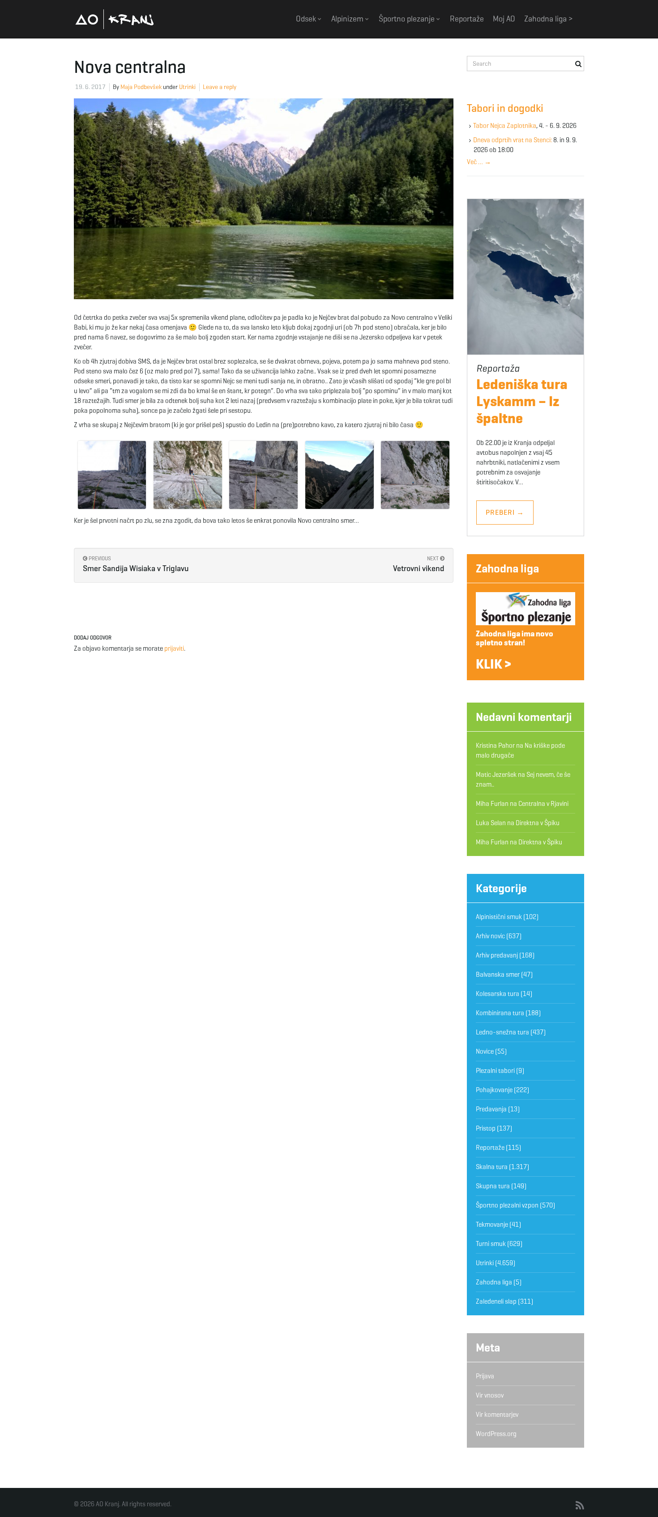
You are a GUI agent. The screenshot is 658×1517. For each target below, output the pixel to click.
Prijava (485, 1376)
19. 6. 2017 (90, 87)
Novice (485, 1051)
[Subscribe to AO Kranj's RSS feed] (580, 1506)
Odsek (307, 19)
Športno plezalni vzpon (507, 1205)
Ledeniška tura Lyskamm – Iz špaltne (522, 401)
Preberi (505, 512)
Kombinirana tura (500, 1013)
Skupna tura (493, 1186)
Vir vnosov (490, 1395)
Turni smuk (491, 1244)
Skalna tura (492, 1167)
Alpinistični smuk (499, 917)
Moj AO (504, 19)
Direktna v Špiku (538, 823)
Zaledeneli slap (496, 1301)
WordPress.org (496, 1434)
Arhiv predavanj (497, 955)
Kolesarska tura (497, 994)
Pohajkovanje (494, 1090)
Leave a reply (219, 87)
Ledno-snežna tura (502, 1032)
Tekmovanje (492, 1224)
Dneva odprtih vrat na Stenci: (512, 140)
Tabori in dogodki (505, 108)
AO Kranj (114, 19)
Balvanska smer (498, 974)
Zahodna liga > (548, 19)
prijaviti (174, 648)
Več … (479, 162)
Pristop (486, 1128)
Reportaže (467, 19)
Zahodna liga (507, 568)
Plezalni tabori (495, 1071)
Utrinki (187, 87)
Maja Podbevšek (141, 87)
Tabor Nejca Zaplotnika (504, 126)
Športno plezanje (407, 19)
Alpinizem (348, 19)
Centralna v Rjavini (543, 804)
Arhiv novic (490, 936)
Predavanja (491, 1109)
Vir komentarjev (497, 1415)
